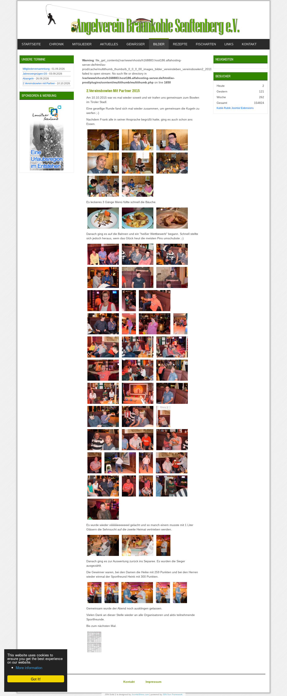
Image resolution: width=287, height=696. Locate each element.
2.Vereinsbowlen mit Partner (39, 83)
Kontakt (129, 681)
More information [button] (29, 667)
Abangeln (28, 78)
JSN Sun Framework (172, 694)
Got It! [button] (36, 678)
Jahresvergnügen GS (35, 73)
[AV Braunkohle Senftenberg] (143, 20)
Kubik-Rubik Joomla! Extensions (235, 108)
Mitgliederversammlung (36, 68)
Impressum (153, 681)
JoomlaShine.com (140, 694)
